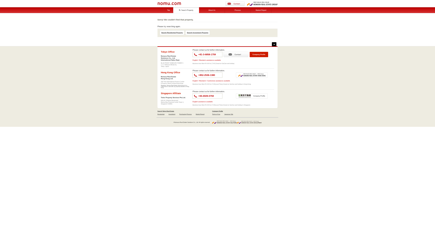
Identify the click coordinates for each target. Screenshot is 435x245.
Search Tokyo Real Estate (165, 111)
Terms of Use (216, 114)
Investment (172, 114)
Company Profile (217, 111)
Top (168, 10)
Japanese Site (228, 114)
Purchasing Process (185, 114)
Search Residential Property (172, 33)
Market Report (261, 10)
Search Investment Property (197, 33)
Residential (160, 114)
